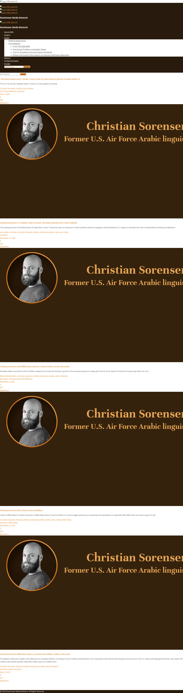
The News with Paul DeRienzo (20, 379)
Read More (4, 103)
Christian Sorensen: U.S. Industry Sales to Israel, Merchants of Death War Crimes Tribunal (38, 222)
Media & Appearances (17, 41)
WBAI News (66, 519)
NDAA (48, 519)
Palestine (64, 376)
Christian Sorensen (7, 88)
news (57, 232)
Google (19, 88)
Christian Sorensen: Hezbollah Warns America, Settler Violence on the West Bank (34, 366)
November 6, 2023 (7, 381)
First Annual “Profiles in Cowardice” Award (29, 49)
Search (27, 67)
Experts (7, 35)
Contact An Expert (11, 61)
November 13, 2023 (7, 238)
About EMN (8, 32)
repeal (58, 519)
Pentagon (54, 666)
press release (28, 88)
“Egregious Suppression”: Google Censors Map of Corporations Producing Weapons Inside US (40, 79)
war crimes (64, 232)
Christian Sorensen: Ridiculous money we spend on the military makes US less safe (35, 654)
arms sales (4, 232)
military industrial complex (43, 232)
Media (6, 38)
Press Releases (14, 43)
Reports (7, 58)
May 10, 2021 (5, 672)
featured (28, 232)
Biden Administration (8, 376)
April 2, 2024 (5, 94)
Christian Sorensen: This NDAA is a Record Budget (21, 510)
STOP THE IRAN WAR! (21, 46)
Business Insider (6, 669)
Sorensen (21, 91)
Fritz (1, 91)
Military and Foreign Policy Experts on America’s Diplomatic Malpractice (41, 55)
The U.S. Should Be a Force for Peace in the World (32, 52)
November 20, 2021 (7, 525)
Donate (7, 64)
